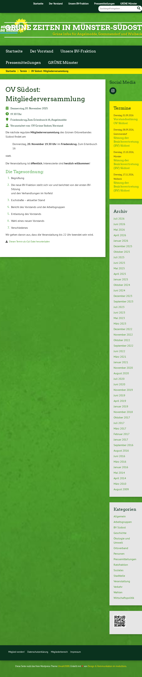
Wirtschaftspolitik (124, 597)
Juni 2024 (119, 290)
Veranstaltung (122, 581)
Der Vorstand (56, 3)
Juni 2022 (119, 351)
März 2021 (120, 356)
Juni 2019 (119, 395)
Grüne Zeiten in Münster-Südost (73, 27)
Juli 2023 (119, 307)
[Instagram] (112, 91)
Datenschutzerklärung (37, 651)
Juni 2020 (119, 384)
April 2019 (120, 401)
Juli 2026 (119, 218)
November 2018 (123, 412)
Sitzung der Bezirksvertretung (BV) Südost (126, 141)
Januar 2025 (121, 279)
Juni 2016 (119, 456)
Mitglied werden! (16, 651)
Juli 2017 (119, 423)
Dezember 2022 (123, 329)
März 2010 (120, 483)
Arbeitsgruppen (123, 522)
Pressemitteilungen (104, 3)
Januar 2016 (121, 467)
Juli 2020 (119, 378)
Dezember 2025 (123, 246)
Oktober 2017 (122, 417)
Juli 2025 (119, 257)
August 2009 (121, 489)
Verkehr (118, 586)
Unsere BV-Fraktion (78, 3)
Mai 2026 (119, 229)
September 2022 (123, 345)
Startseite (38, 3)
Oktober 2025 (122, 251)
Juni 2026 (119, 224)
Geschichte (120, 533)
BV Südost (120, 527)
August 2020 (121, 373)
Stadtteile (119, 575)
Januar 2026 (121, 240)
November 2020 (123, 367)
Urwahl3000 (64, 666)
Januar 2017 (121, 439)
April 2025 (120, 273)
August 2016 (121, 450)
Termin (23, 71)
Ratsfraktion (121, 564)
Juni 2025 (119, 262)
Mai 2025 (119, 268)
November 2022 (123, 334)
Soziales (118, 570)
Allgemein (120, 516)
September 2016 (123, 445)
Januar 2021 (121, 362)
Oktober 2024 (122, 285)
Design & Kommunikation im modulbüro (107, 666)
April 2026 (120, 235)
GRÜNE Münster (128, 3)
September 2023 (123, 301)
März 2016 (120, 461)
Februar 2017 (122, 434)
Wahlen (118, 592)
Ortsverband (121, 548)
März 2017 (120, 428)
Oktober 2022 (122, 340)
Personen (119, 553)
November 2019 (123, 389)
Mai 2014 (119, 472)
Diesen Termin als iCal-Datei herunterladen (29, 241)
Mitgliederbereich (59, 651)
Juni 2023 (119, 312)
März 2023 (120, 323)
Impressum (75, 651)
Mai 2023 (119, 318)
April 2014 (120, 478)
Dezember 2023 (123, 296)
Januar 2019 (121, 406)
